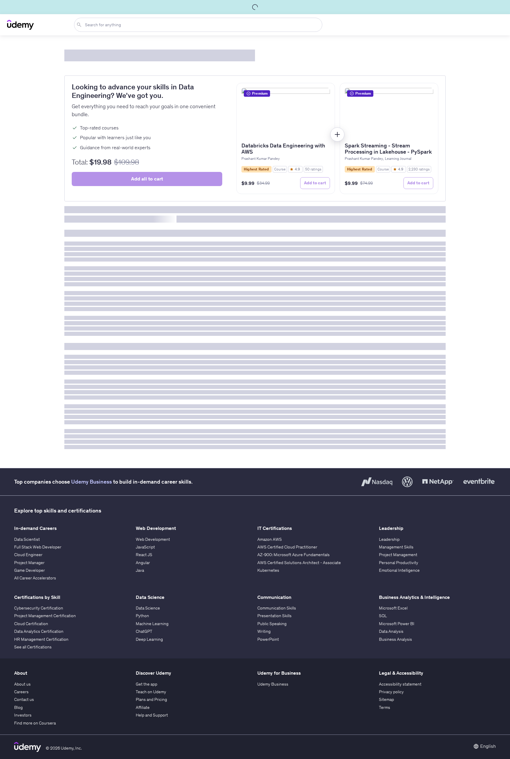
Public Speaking (272, 623)
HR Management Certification (41, 639)
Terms (384, 707)
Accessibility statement (400, 684)
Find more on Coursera (35, 723)
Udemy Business (91, 481)
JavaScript (145, 547)
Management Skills (396, 547)
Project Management (398, 554)
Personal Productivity (398, 562)
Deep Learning (149, 639)
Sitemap (386, 699)
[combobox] (199, 25)
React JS (144, 554)
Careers (21, 691)
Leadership (389, 539)
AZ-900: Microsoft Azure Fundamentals (293, 554)
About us (22, 684)
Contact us (24, 699)
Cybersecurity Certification (38, 608)
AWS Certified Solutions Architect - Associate (299, 562)
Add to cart (315, 182)
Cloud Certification (31, 623)
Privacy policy (391, 691)
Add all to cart (147, 179)
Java (140, 570)
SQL (383, 615)
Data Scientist (27, 539)
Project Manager (29, 562)
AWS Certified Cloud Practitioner (287, 547)
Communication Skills (276, 608)
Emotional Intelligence (399, 570)
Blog (18, 707)
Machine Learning (152, 623)
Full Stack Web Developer (37, 547)
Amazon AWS (269, 539)
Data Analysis (391, 631)
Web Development (153, 539)
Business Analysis (395, 639)
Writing (264, 631)
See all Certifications (33, 647)
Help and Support (152, 715)
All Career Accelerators (35, 578)
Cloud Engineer (28, 554)
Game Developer (29, 570)
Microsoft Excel (393, 608)
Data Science (148, 608)
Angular (143, 562)
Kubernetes (268, 570)
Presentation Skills (274, 615)
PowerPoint (268, 639)
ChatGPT (144, 631)
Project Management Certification (45, 615)
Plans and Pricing (151, 699)
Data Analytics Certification (38, 631)
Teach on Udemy (151, 691)
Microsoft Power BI (396, 623)
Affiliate (143, 707)
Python (142, 615)
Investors (23, 715)
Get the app (146, 684)
